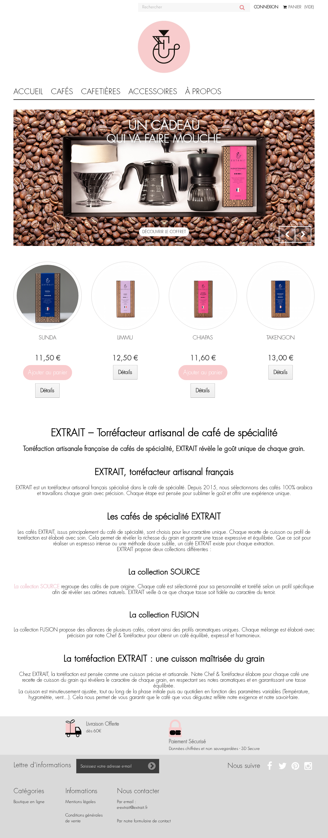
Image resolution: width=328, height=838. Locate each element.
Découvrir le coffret (164, 231)
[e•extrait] (164, 47)
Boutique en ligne (29, 801)
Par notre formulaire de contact (144, 821)
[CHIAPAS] (203, 296)
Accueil (28, 91)
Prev (287, 234)
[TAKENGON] (281, 296)
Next (303, 234)
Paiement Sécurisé (187, 741)
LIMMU (125, 337)
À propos (203, 91)
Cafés (62, 91)
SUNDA (47, 337)
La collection (37, 586)
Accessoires (152, 91)
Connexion (266, 7)
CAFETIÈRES (100, 91)
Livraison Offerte (102, 723)
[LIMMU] (125, 296)
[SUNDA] (47, 296)
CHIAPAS (203, 337)
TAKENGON (280, 337)
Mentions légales (80, 801)
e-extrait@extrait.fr (132, 807)
